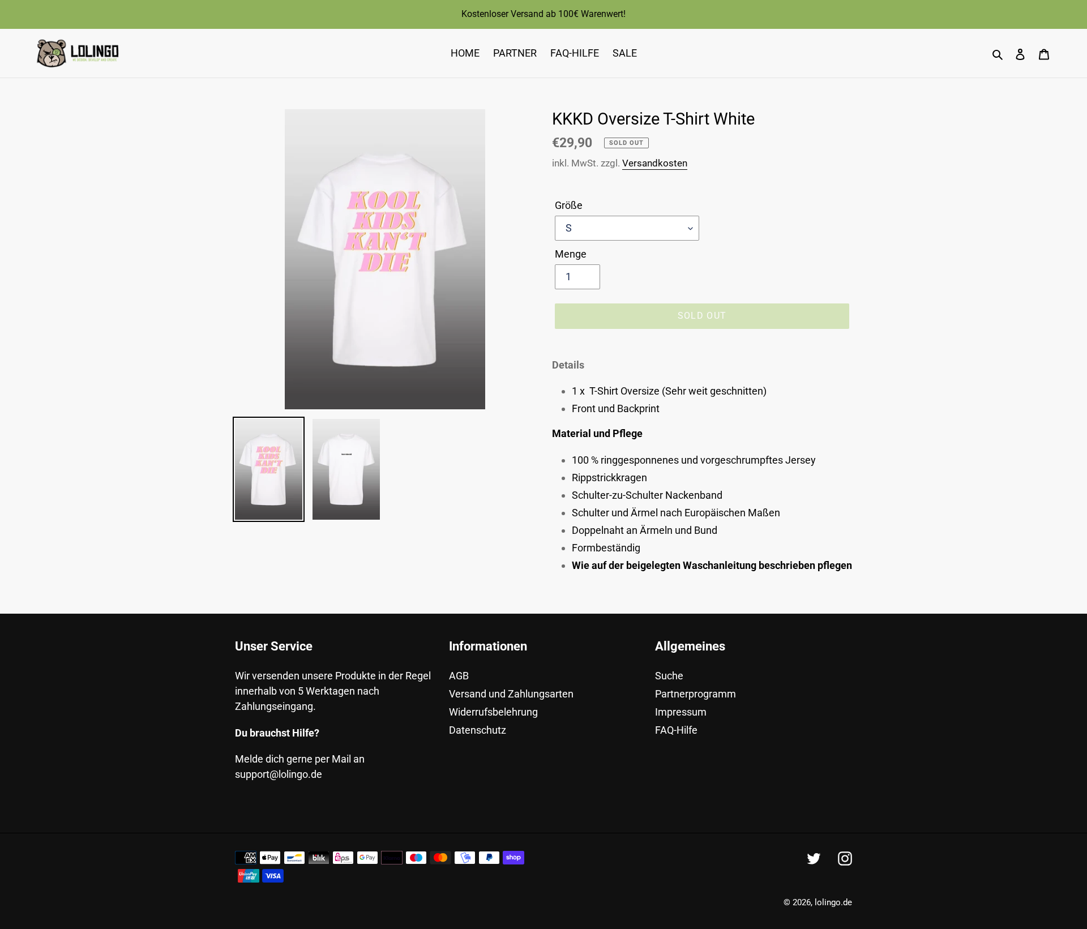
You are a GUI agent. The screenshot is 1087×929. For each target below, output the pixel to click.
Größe (569, 205)
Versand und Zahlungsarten (511, 694)
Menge (571, 254)
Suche (669, 676)
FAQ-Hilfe (676, 730)
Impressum (681, 712)
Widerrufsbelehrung (493, 712)
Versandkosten (654, 163)
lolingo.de (833, 902)
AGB (459, 676)
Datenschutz (477, 730)
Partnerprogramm (695, 694)
